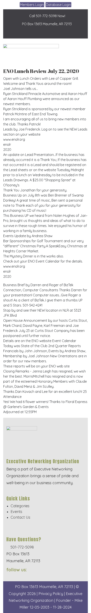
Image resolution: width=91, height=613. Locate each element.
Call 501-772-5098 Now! (46, 16)
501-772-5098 (21, 547)
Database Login (58, 5)
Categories (20, 505)
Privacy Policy (51, 593)
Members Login (32, 5)
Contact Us (20, 517)
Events (16, 511)
